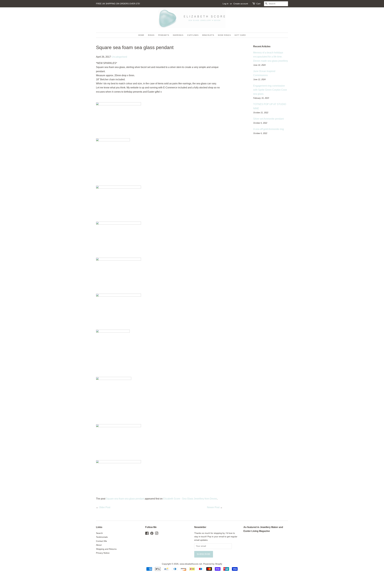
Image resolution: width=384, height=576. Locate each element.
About (99, 545)
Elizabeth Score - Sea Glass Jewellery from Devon (190, 498)
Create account (240, 3)
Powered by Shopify (212, 564)
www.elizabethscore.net (191, 564)
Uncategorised (119, 57)
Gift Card (240, 35)
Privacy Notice (103, 553)
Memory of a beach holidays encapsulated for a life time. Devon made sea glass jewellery (270, 56)
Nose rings (224, 35)
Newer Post (213, 507)
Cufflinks (192, 35)
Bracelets (208, 35)
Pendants (163, 35)
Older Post (104, 507)
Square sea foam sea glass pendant (125, 498)
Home (141, 35)
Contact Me (101, 541)
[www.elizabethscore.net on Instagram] (156, 534)
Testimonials (102, 537)
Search (99, 533)
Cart (258, 3)
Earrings (178, 35)
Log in (225, 3)
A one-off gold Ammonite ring (268, 129)
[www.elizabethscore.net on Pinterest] (151, 534)
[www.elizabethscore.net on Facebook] (147, 534)
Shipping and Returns (106, 549)
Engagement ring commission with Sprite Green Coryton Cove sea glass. (270, 89)
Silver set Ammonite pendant (268, 118)
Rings (151, 35)
